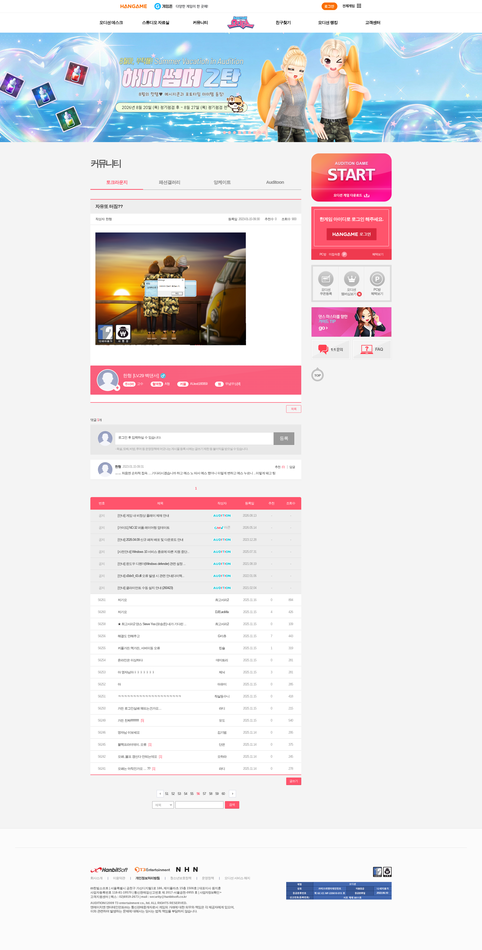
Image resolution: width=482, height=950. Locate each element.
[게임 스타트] (351, 171)
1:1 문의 (330, 349)
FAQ (372, 349)
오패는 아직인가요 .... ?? (136, 768)
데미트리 (222, 660)
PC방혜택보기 (377, 291)
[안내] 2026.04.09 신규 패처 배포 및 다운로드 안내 (150, 540)
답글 (292, 467)
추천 (277, 467)
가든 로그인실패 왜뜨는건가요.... (139, 708)
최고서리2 (222, 600)
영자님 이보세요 (129, 732)
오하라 (221, 756)
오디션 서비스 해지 (237, 878)
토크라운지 (117, 182)
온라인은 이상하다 (130, 660)
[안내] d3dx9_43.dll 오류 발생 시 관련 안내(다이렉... (151, 576)
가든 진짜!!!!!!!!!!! (131, 720)
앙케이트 (222, 182)
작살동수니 (221, 696)
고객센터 (372, 22)
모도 (222, 720)
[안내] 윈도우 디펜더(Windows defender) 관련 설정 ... (152, 564)
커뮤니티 (200, 22)
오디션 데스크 (111, 22)
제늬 (222, 672)
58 (210, 794)
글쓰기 (293, 781)
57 (204, 794)
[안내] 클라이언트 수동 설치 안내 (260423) (145, 588)
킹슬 (222, 648)
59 (216, 794)
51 (166, 794)
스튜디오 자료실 (155, 22)
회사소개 (96, 878)
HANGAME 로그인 (352, 234)
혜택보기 (377, 254)
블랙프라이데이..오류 (134, 744)
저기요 (122, 600)
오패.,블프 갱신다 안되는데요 (140, 756)
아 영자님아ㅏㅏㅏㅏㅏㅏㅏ (136, 672)
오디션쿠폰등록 (326, 291)
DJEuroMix (222, 612)
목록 (293, 409)
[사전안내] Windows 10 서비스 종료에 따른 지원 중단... (153, 552)
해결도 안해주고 (129, 636)
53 (179, 794)
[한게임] (133, 6)
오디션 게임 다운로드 (351, 195)
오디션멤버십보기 (348, 292)
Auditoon (275, 182)
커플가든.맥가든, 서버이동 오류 (139, 648)
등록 (284, 438)
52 (172, 794)
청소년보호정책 (180, 878)
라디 (222, 708)
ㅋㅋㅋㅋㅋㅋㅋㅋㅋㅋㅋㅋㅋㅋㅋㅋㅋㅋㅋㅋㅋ (149, 696)
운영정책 (208, 878)
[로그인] (329, 6)
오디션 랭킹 (328, 22)
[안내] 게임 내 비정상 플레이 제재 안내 (143, 515)
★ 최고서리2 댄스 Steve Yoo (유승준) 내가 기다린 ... (152, 624)
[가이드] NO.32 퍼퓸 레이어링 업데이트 (143, 527)
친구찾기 (283, 22)
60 (223, 794)
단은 (222, 744)
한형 (109, 219)
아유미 (221, 684)
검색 (232, 804)
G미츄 (222, 636)
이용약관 (119, 878)
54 (185, 794)
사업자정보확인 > (210, 892)
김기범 (221, 732)
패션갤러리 (169, 182)
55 (191, 794)
